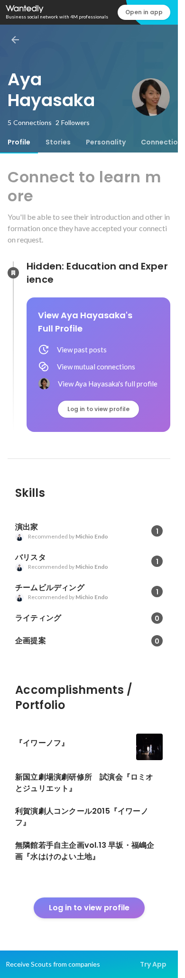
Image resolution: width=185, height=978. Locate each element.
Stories (58, 142)
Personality (106, 142)
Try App (153, 964)
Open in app (144, 12)
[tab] (19, 142)
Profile (19, 142)
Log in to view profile (98, 409)
